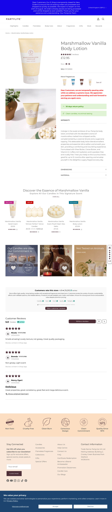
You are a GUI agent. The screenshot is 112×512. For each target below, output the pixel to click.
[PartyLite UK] (13, 19)
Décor (59, 26)
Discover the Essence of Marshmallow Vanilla (56, 190)
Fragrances (70, 26)
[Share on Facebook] (66, 64)
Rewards (98, 26)
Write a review (82, 321)
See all (98, 82)
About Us (61, 444)
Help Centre (62, 448)
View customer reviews (56, 308)
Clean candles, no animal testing (79, 114)
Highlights (14, 26)
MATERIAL (65, 175)
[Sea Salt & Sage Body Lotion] (73, 82)
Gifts (81, 26)
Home (7, 33)
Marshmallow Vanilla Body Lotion (22, 33)
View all (56, 196)
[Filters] (99, 321)
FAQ (59, 455)
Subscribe (14, 473)
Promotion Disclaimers (66, 468)
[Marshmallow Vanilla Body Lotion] (64, 82)
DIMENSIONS (66, 169)
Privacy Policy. (12, 501)
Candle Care (62, 471)
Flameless (37, 26)
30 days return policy (75, 106)
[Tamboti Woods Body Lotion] (82, 82)
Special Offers (41, 461)
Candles (26, 26)
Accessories (40, 448)
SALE (89, 26)
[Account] (98, 19)
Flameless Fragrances (44, 451)
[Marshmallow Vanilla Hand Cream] (90, 82)
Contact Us (61, 451)
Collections (39, 455)
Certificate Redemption (67, 458)
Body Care (49, 26)
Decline (90, 506)
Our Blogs (61, 474)
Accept (55, 506)
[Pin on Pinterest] (69, 64)
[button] (109, 254)
